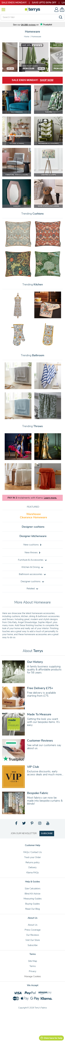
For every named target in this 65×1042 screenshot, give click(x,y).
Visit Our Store (32, 940)
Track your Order (32, 857)
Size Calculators (32, 888)
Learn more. (50, 497)
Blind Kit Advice (32, 893)
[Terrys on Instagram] (40, 824)
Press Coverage (33, 929)
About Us (32, 924)
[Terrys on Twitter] (24, 824)
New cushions (31, 544)
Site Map (32, 961)
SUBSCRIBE (47, 833)
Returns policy (33, 862)
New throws (31, 552)
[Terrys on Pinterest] (32, 824)
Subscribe (32, 945)
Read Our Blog (32, 908)
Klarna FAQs (32, 872)
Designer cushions (33, 526)
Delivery (32, 867)
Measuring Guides (33, 898)
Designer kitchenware (33, 536)
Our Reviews (32, 934)
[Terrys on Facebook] (16, 824)
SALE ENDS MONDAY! (32, 80)
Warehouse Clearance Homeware (33, 515)
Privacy (32, 971)
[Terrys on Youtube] (48, 824)
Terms (32, 966)
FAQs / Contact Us (32, 852)
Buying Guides (32, 903)
